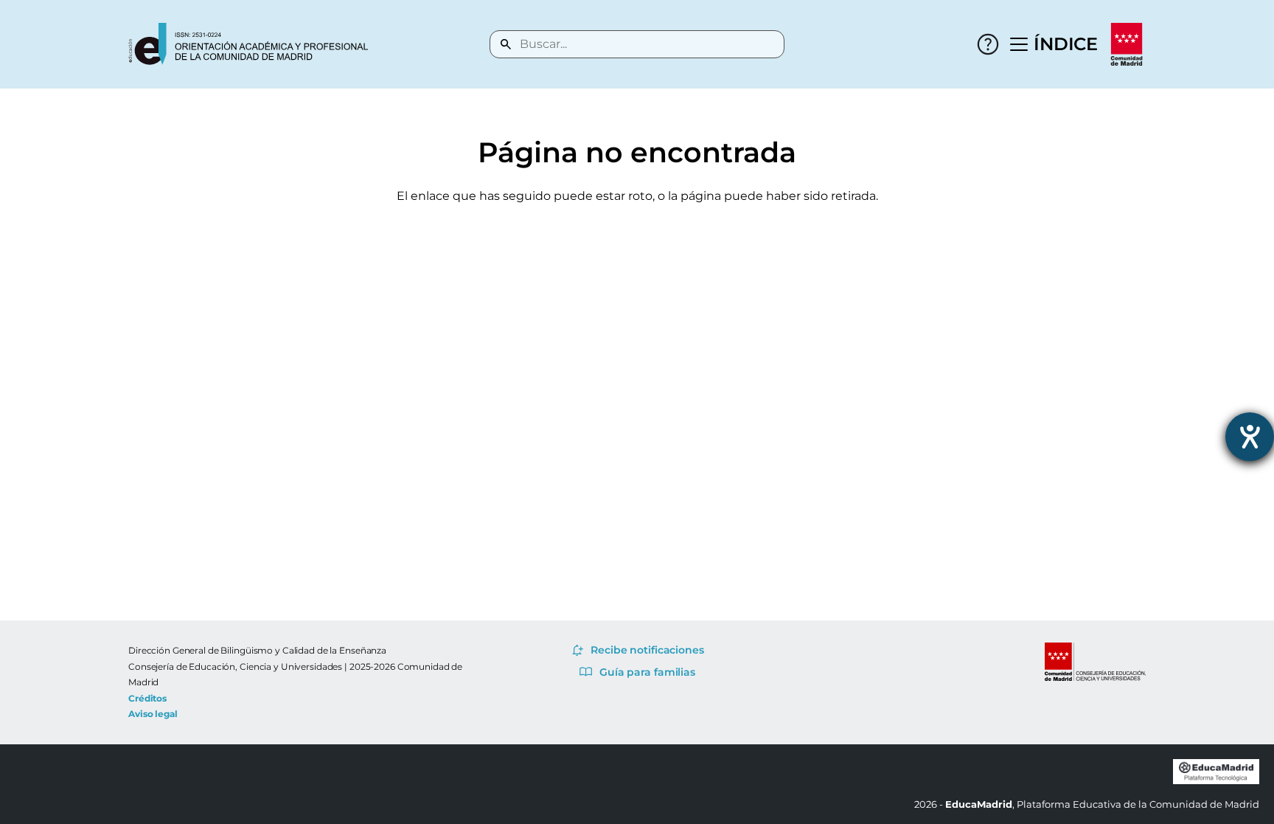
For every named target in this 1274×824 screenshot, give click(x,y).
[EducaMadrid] (1216, 780)
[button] (1054, 44)
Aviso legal (153, 713)
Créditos (147, 698)
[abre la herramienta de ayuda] (1249, 436)
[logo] (248, 44)
